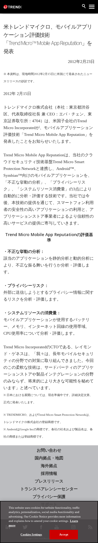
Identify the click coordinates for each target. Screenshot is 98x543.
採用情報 (49, 473)
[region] (49, 522)
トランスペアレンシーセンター (49, 489)
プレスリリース (49, 481)
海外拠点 (49, 465)
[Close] (91, 508)
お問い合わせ (49, 450)
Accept (63, 534)
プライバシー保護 (49, 496)
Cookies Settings (31, 534)
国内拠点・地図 (49, 458)
